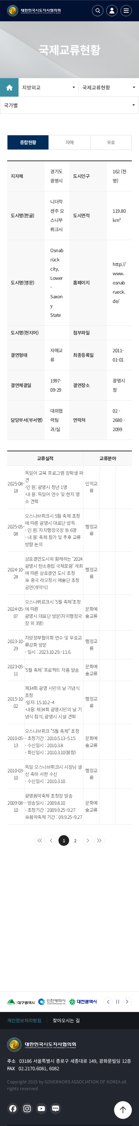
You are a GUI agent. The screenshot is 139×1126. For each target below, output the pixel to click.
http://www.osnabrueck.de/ (119, 282)
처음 (39, 840)
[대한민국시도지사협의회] (34, 10)
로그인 (112, 10)
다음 (88, 840)
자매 (70, 142)
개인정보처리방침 (24, 1020)
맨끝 (99, 840)
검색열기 (97, 10)
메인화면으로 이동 (9, 87)
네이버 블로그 (55, 1108)
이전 (51, 840)
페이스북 (13, 1108)
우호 (111, 142)
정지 (118, 1001)
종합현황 (28, 142)
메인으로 (41, 1045)
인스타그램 (27, 1108)
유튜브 (41, 1108)
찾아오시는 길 (66, 1020)
